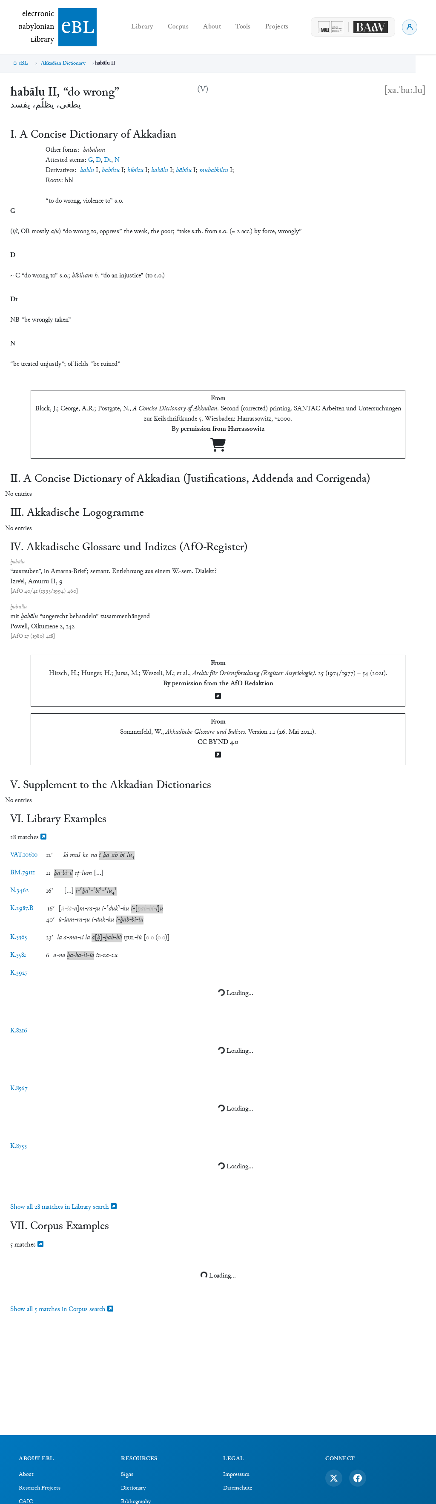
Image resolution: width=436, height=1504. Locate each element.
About (212, 27)
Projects (277, 27)
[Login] (409, 27)
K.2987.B (22, 908)
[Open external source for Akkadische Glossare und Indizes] (218, 755)
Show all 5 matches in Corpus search (58, 1309)
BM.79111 (22, 872)
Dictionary (133, 1488)
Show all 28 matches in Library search (60, 1207)
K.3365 (18, 937)
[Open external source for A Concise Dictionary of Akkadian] (218, 448)
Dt (107, 160)
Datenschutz (237, 1488)
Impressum (236, 1475)
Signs (127, 1475)
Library (142, 27)
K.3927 (19, 973)
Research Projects (39, 1488)
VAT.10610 (23, 855)
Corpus (178, 27)
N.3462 (19, 890)
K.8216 (18, 1030)
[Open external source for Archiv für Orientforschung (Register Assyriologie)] (218, 697)
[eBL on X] (333, 1478)
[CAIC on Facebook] (357, 1478)
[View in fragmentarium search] (43, 837)
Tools (243, 27)
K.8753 (18, 1146)
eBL (23, 63)
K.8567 (19, 1088)
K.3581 (18, 955)
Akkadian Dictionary (63, 63)
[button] (65, 855)
